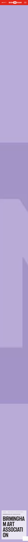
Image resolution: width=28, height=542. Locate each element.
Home (4, 512)
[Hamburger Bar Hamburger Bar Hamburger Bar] (25, 2)
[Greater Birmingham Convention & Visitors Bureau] (15, 2)
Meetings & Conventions (15, 512)
